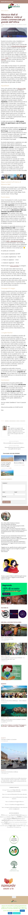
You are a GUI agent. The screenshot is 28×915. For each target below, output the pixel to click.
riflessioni (21, 821)
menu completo (14, 266)
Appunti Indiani (15, 814)
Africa (2, 10)
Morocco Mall (23, 420)
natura (21, 820)
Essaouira (4, 816)
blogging (23, 814)
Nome (4, 492)
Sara (3, 24)
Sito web (4, 496)
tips (16, 823)
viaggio (24, 825)
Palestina (24, 820)
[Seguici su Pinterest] (12, 508)
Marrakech (22, 818)
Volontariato (8, 637)
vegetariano (6, 825)
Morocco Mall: (22, 88)
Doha (7, 58)
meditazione (5, 820)
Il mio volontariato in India (7, 639)
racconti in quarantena (15, 821)
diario (1, 816)
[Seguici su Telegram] (16, 508)
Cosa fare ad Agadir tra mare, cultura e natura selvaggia (6, 464)
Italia (25, 816)
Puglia (6, 822)
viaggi (10, 825)
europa (8, 816)
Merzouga (11, 820)
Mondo (18, 820)
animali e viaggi (8, 814)
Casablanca (6, 420)
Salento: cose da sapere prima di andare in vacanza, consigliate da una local (13, 720)
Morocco (18, 420)
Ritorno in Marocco (19, 463)
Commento (5, 483)
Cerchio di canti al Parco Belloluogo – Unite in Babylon (14, 701)
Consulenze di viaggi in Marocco (16, 801)
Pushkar (9, 821)
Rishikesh (25, 821)
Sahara (3, 823)
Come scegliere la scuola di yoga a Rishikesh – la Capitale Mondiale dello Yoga (12, 658)
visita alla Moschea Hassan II (14, 47)
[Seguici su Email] (7, 508)
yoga (20, 826)
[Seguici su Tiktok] (21, 508)
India (2, 637)
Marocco (6, 10)
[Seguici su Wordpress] (19, 508)
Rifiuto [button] (10, 913)
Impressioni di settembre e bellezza (9, 772)
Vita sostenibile (16, 826)
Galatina (12, 816)
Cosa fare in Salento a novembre (9, 739)
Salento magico (13, 823)
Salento (3, 699)
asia (20, 814)
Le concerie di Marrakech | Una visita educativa (16, 794)
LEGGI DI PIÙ (17, 913)
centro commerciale (12, 420)
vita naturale (10, 826)
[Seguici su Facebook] (14, 508)
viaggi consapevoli (17, 825)
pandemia (2, 821)
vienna (27, 825)
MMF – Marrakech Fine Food (14, 241)
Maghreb (9, 818)
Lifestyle (7, 656)
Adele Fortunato (5, 797)
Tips (8, 718)
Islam (23, 816)
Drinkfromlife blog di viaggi (7, 1)
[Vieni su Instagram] (10, 508)
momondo (15, 820)
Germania (15, 816)
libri (27, 816)
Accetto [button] (22, 910)
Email (15, 492)
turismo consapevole (20, 823)
